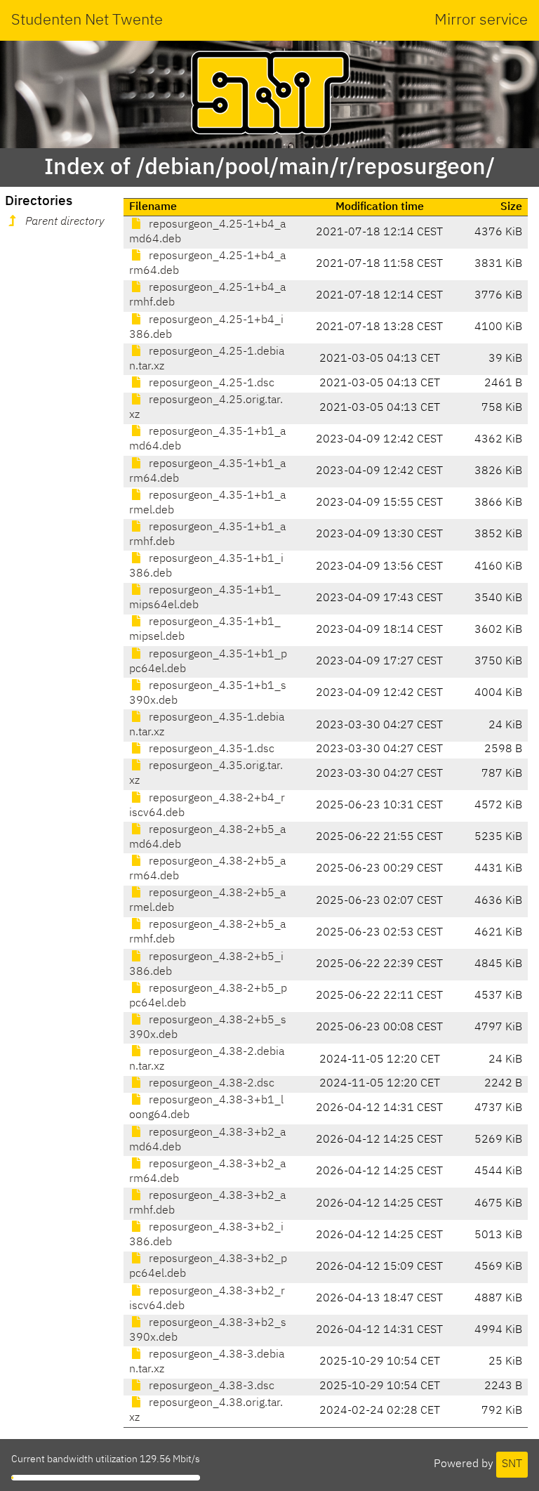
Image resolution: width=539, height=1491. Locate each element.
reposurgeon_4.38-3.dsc (210, 1386)
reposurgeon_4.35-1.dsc (210, 749)
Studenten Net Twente (87, 20)
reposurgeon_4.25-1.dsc (210, 383)
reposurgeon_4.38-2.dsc (210, 1083)
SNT (512, 1464)
